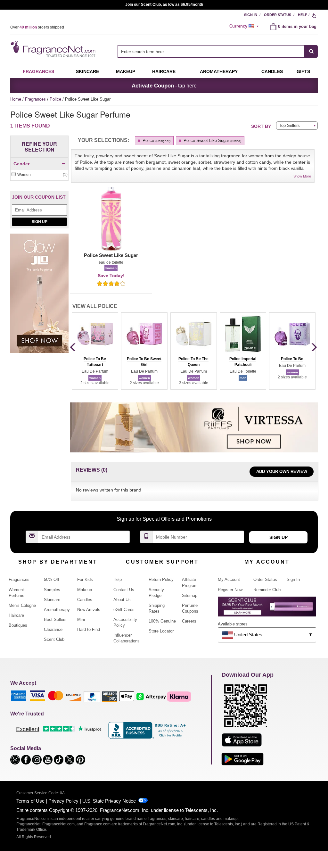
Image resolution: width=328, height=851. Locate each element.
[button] (111, 223)
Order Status (277, 15)
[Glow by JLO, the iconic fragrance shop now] (39, 296)
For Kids (85, 579)
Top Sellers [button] (289, 125)
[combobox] (218, 51)
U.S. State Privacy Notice (109, 801)
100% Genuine (162, 621)
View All (94, 306)
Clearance (53, 629)
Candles (84, 599)
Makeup (125, 71)
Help (302, 15)
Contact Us (123, 589)
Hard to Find (88, 629)
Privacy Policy (63, 801)
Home (15, 99)
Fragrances (38, 71)
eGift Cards (124, 609)
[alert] (245, 26)
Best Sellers (55, 619)
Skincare (87, 71)
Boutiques (18, 625)
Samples (52, 589)
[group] (94, 350)
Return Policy (161, 579)
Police (56, 99)
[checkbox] (39, 175)
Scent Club (54, 639)
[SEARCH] (311, 51)
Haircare (164, 71)
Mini (81, 619)
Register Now (230, 589)
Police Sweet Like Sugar (211, 140)
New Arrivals (88, 609)
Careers (189, 621)
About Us (122, 599)
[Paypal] (92, 696)
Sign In (250, 15)
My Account (229, 579)
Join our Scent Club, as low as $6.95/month (164, 4)
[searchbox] (211, 51)
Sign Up (39, 221)
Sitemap (189, 595)
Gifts (303, 71)
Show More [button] (302, 176)
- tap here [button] (164, 85)
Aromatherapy (57, 609)
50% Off (51, 579)
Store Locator (161, 631)
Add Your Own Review (281, 471)
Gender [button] (21, 163)
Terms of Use (30, 801)
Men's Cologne (22, 605)
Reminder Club (267, 589)
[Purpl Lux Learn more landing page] (267, 609)
